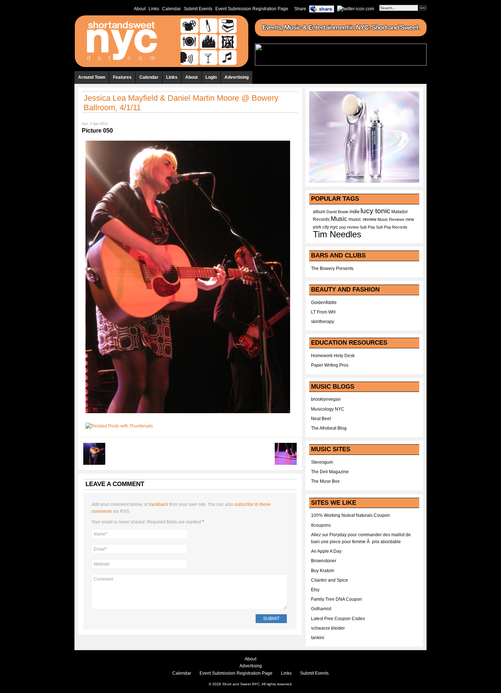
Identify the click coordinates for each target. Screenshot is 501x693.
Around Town (91, 77)
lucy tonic (375, 211)
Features (122, 77)
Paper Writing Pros (329, 365)
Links (154, 8)
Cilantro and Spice (329, 580)
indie (354, 211)
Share (300, 8)
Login (211, 77)
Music (339, 218)
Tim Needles (337, 234)
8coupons (321, 525)
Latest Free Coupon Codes (338, 618)
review (353, 227)
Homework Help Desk (333, 355)
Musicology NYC (327, 409)
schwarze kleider (328, 628)
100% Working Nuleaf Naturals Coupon (350, 515)
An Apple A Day (326, 551)
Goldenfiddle (324, 302)
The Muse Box (325, 481)
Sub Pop (367, 227)
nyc (334, 227)
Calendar (171, 8)
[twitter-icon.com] (356, 8)
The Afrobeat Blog (329, 428)
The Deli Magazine (330, 471)
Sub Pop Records (391, 227)
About (140, 8)
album (319, 211)
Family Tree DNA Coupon (336, 599)
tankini (317, 637)
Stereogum (322, 462)
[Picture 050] (188, 415)
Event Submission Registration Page (251, 8)
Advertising (236, 77)
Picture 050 (97, 130)
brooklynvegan (326, 399)
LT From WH (323, 312)
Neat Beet (321, 418)
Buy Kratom (322, 570)
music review (362, 219)
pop (342, 227)
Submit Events (198, 8)
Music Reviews (391, 219)
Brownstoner (323, 560)
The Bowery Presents (332, 268)
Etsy (315, 589)
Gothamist (321, 608)
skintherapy (322, 321)
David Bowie (337, 212)
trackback (158, 504)
